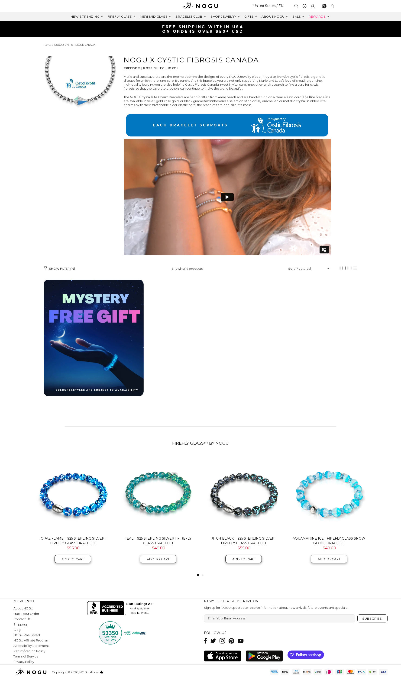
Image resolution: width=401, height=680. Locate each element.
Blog (17, 629)
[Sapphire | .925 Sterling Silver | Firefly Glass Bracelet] (243, 493)
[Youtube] (241, 641)
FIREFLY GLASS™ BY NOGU (200, 443)
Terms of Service (26, 656)
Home (47, 44)
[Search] (296, 5)
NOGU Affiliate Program (31, 640)
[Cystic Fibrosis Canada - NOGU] (227, 125)
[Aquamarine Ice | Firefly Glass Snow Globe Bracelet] (158, 493)
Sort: (291, 268)
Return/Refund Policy (29, 651)
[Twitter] (213, 641)
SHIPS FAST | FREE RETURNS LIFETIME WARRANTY (202, 29)
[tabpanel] (243, 513)
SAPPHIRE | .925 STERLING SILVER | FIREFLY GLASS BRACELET (243, 540)
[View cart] (333, 6)
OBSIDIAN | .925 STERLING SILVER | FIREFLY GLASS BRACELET (329, 540)
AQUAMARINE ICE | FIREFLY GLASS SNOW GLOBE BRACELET (158, 540)
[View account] (312, 6)
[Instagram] (222, 641)
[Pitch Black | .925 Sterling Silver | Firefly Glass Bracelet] (73, 493)
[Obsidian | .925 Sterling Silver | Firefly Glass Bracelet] (329, 493)
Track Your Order (26, 613)
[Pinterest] (231, 641)
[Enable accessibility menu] (324, 6)
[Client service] (304, 6)
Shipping (20, 624)
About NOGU (23, 608)
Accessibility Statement (31, 646)
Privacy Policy (23, 662)
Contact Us (21, 619)
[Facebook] (205, 641)
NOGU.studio (200, 5)
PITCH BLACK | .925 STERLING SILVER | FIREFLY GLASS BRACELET (73, 540)
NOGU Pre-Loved (26, 635)
